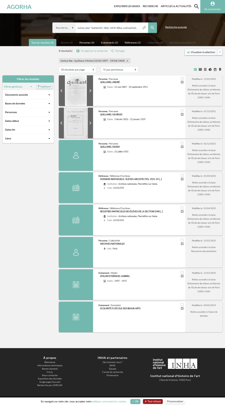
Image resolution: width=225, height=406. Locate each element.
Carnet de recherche (112, 372)
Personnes (11, 112)
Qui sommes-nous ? (113, 362)
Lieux (8, 138)
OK (136, 401)
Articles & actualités (177, 6)
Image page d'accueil (49, 382)
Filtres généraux (13, 86)
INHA (112, 365)
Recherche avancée (176, 27)
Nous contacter (50, 375)
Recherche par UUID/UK (49, 385)
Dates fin (10, 129)
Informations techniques (49, 365)
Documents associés (16, 94)
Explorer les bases (127, 6)
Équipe (112, 369)
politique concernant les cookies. (109, 401)
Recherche (151, 6)
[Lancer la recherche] (152, 27)
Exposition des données (50, 378)
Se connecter (212, 9)
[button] (61, 90)
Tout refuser (154, 401)
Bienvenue (49, 362)
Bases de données (15, 103)
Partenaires (112, 375)
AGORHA (19, 6)
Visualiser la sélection (202, 52)
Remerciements (50, 369)
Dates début (12, 120)
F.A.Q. (50, 372)
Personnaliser (175, 401)
